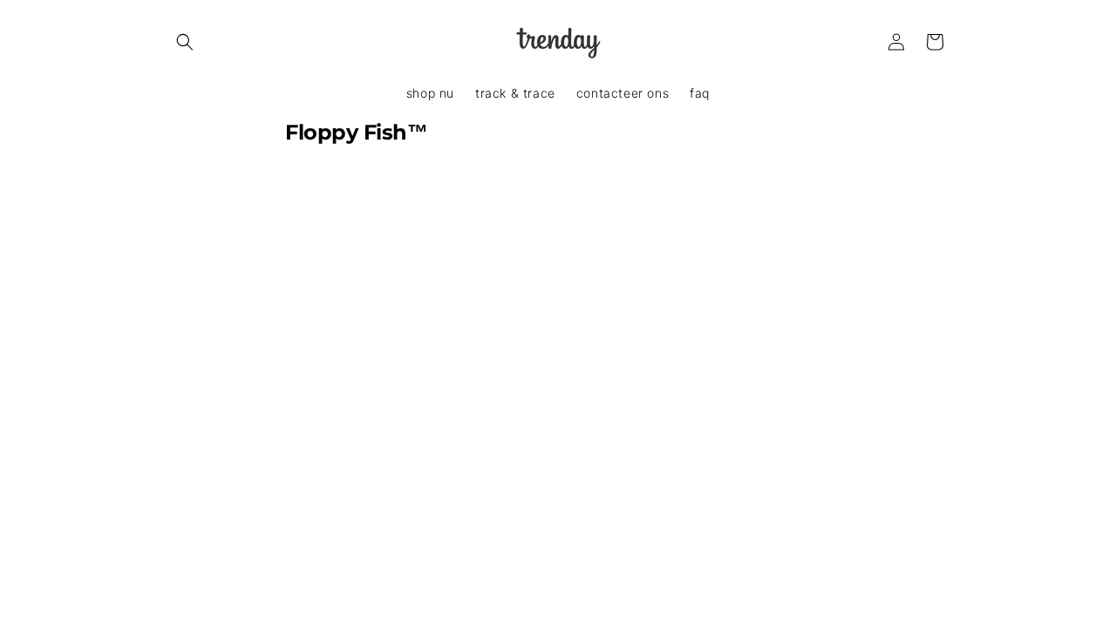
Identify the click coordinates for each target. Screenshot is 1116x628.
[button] (185, 42)
